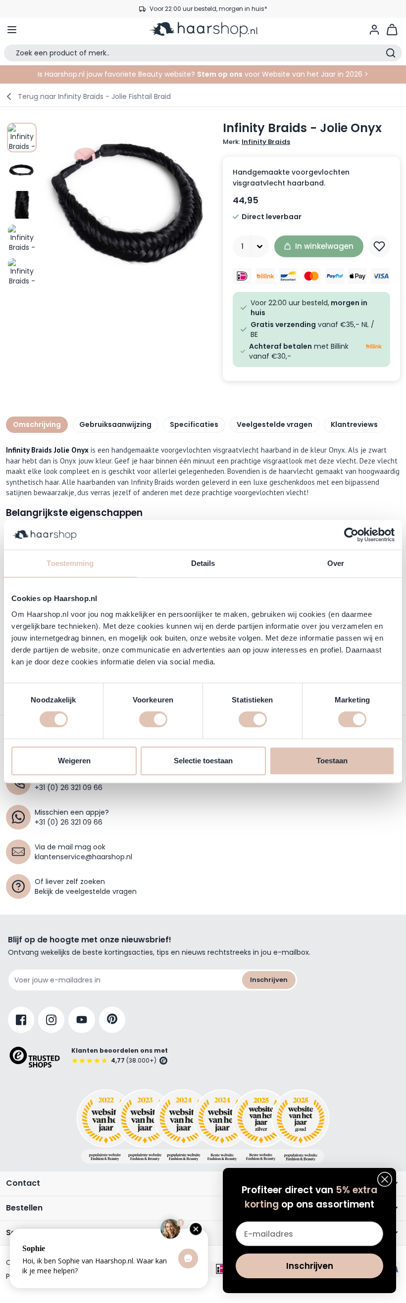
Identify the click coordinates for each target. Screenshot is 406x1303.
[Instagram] (51, 1020)
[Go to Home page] (203, 30)
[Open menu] (12, 30)
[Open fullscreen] (127, 204)
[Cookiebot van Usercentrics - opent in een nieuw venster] (351, 534)
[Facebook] (21, 1020)
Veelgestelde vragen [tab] (274, 424)
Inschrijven (269, 979)
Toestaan (332, 760)
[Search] (390, 52)
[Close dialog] (384, 1179)
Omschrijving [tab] (37, 424)
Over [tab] (335, 563)
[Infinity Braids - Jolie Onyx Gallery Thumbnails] (22, 204)
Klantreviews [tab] (354, 424)
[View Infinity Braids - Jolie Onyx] (22, 137)
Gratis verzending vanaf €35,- (208, 8)
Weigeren (74, 760)
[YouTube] (81, 1020)
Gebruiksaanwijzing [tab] (115, 424)
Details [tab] (203, 563)
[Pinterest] (112, 1020)
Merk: (256, 142)
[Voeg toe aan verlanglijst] (379, 246)
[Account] (374, 30)
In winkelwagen (324, 246)
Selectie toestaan (203, 760)
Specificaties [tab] (194, 424)
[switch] (153, 719)
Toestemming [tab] (70, 563)
